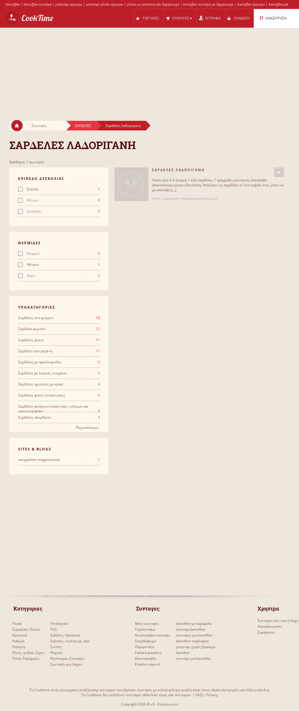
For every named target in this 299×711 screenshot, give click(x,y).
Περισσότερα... (88, 427)
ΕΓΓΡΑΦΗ (213, 18)
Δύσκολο (63, 211)
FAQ (199, 694)
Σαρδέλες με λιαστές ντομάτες (59, 373)
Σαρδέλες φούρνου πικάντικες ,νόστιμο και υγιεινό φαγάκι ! (59, 406)
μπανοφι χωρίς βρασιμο (195, 646)
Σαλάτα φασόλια (148, 652)
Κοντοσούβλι (145, 658)
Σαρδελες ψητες (59, 340)
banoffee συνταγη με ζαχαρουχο (208, 4)
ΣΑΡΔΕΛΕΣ (83, 125)
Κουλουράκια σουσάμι (152, 635)
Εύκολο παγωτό (147, 664)
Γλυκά (17, 623)
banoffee (13, 4)
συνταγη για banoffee (193, 658)
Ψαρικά (56, 652)
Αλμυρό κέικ (144, 646)
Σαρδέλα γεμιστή (59, 329)
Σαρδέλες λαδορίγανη (122, 125)
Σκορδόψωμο (145, 641)
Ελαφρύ (63, 253)
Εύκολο (63, 189)
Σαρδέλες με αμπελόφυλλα (59, 362)
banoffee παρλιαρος (192, 641)
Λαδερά (18, 641)
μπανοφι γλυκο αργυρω (104, 4)
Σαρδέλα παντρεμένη (59, 351)
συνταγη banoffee (190, 629)
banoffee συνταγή (38, 4)
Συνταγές (39, 125)
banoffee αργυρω (251, 4)
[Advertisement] (149, 68)
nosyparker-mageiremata (59, 459)
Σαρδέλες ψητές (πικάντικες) (59, 395)
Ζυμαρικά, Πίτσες (26, 629)
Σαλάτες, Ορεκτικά (65, 635)
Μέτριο (63, 200)
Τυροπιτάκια (145, 629)
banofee (183, 652)
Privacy (212, 694)
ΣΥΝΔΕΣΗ (241, 18)
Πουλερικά (58, 623)
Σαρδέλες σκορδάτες (59, 417)
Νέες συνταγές (147, 623)
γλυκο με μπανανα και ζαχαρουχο (153, 4)
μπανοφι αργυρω (68, 4)
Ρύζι (53, 629)
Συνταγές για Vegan (66, 664)
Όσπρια (18, 646)
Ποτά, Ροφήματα (25, 658)
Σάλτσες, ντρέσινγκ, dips (70, 641)
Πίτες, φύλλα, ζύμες (28, 652)
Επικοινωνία (167, 704)
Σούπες (56, 646)
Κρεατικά (19, 635)
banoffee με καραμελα (194, 623)
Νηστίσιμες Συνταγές (67, 658)
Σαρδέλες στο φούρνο (59, 318)
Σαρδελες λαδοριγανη (178, 169)
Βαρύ (63, 275)
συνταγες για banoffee (194, 635)
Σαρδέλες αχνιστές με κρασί (59, 384)
